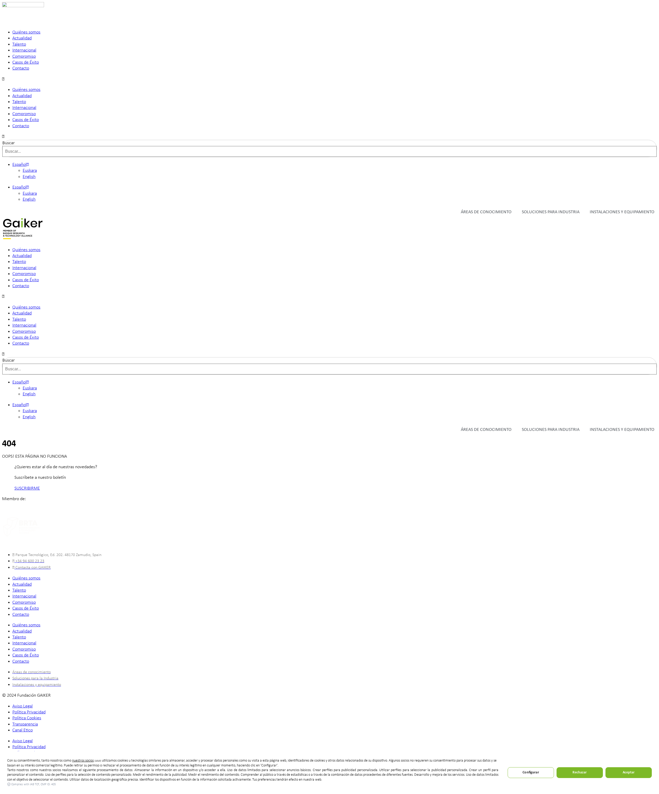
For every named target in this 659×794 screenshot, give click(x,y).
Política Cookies (26, 718)
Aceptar (629, 772)
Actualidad (22, 38)
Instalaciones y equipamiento (622, 212)
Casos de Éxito (25, 62)
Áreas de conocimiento (486, 212)
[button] (329, 79)
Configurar (531, 772)
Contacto (20, 68)
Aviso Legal (22, 706)
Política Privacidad (29, 712)
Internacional (24, 50)
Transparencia (25, 724)
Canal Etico (22, 730)
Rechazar (580, 772)
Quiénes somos (26, 32)
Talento (19, 44)
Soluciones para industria (550, 212)
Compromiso (24, 56)
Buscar (8, 143)
